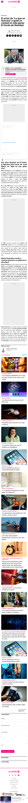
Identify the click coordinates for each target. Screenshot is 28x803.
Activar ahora (9, 74)
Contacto (14, 786)
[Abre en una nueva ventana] (8, 794)
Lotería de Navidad (22, 77)
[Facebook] (7, 35)
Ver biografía (8, 350)
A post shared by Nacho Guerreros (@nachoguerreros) (15, 159)
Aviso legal (14, 778)
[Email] (21, 35)
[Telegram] (18, 35)
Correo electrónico (5, 725)
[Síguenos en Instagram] (15, 775)
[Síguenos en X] (12, 775)
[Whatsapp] (15, 35)
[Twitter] (10, 35)
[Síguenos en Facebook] (9, 775)
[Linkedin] (13, 35)
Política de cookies (14, 782)
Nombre (3, 718)
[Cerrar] (26, 798)
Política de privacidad (14, 780)
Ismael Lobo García (15, 30)
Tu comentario (4, 732)
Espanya (4, 15)
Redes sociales (14, 787)
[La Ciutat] (14, 2)
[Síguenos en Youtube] (18, 775)
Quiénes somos (14, 784)
